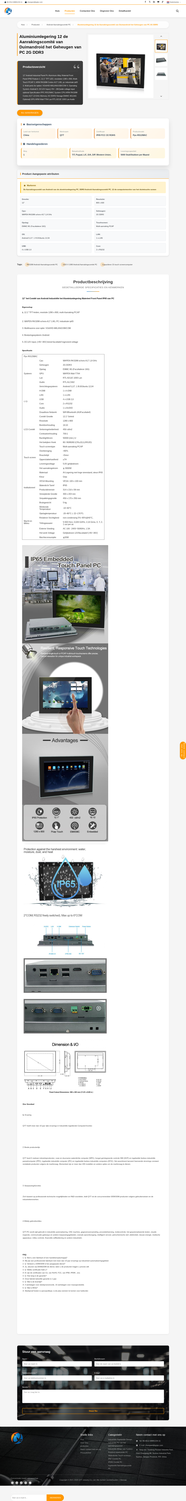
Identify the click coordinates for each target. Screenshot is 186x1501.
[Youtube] (158, 2)
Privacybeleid (85, 1453)
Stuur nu (93, 1411)
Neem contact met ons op (183, 750)
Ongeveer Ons (107, 11)
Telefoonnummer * (29, 1373)
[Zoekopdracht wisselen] (177, 11)
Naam (25, 1359)
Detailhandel (125, 11)
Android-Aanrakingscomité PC (59, 25)
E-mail (97, 1373)
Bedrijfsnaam (99, 1359)
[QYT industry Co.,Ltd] (8, 11)
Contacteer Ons (87, 11)
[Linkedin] (154, 2)
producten (84, 1446)
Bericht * (26, 1387)
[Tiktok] (163, 2)
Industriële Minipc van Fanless (120, 1449)
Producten (70, 11)
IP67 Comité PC (114, 1459)
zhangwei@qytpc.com (35, 2)
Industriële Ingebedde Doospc (120, 1439)
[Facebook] (145, 2)
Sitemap (123, 1480)
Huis (57, 11)
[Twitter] (150, 2)
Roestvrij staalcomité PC (118, 1452)
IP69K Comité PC (115, 1462)
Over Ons (84, 1443)
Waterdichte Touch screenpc (119, 1455)
